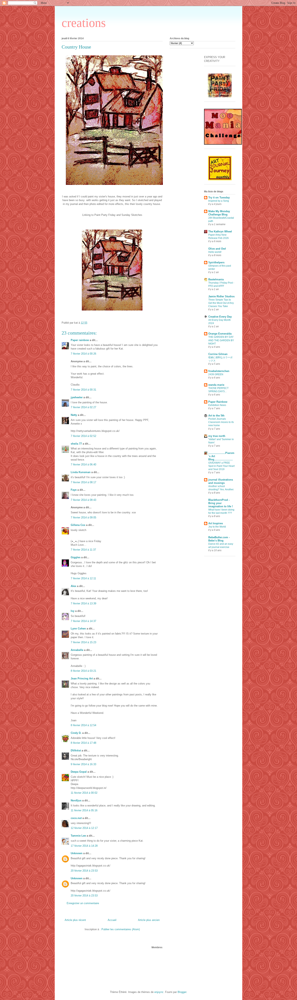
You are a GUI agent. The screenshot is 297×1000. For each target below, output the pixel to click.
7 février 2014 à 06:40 (83, 464)
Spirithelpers (216, 262)
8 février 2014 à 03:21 (83, 670)
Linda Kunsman (81, 472)
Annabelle (77, 649)
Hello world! (214, 252)
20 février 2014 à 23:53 (84, 870)
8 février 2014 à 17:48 (83, 742)
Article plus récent (75, 920)
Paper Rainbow (217, 401)
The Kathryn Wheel (220, 231)
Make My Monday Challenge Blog (219, 213)
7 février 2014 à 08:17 (83, 482)
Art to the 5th (216, 415)
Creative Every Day (220, 316)
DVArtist (76, 750)
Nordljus (76, 800)
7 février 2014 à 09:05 (83, 517)
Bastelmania (216, 279)
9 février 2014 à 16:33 (83, 764)
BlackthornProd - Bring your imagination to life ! (220, 503)
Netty (74, 414)
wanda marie (216, 384)
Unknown (76, 853)
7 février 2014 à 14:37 (83, 621)
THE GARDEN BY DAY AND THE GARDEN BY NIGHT (221, 340)
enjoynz (158, 992)
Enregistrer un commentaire (83, 903)
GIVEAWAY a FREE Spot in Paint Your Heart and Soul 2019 (221, 466)
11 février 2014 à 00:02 (84, 792)
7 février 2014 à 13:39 (83, 603)
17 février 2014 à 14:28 (84, 845)
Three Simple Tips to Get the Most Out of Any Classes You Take (221, 303)
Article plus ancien (149, 920)
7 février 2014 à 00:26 (83, 353)
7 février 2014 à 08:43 (83, 499)
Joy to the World (217, 526)
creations (84, 23)
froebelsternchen (218, 371)
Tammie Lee (78, 835)
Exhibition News (217, 405)
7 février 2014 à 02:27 (83, 407)
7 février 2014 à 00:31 (83, 389)
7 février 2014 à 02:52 (83, 436)
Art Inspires (215, 523)
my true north (216, 436)
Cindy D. (76, 732)
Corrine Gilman (217, 354)
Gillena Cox (78, 524)
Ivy (72, 610)
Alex (73, 586)
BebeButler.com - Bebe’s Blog (219, 539)
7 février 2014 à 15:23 (83, 642)
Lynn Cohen (78, 628)
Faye (74, 489)
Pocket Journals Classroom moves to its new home (221, 422)
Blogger (182, 992)
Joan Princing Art (82, 678)
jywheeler (77, 397)
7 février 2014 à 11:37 (83, 549)
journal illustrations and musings (220, 481)
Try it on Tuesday (219, 197)
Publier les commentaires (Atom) (120, 929)
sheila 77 (76, 443)
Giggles (75, 557)
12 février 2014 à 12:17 (84, 827)
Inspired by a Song (218, 200)
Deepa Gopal (79, 771)
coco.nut (76, 818)
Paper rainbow (80, 340)
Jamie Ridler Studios (221, 296)
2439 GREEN (215, 374)
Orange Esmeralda (220, 333)
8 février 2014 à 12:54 (83, 725)
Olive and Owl (217, 248)
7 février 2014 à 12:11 (83, 578)
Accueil (112, 920)
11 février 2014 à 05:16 (84, 810)
